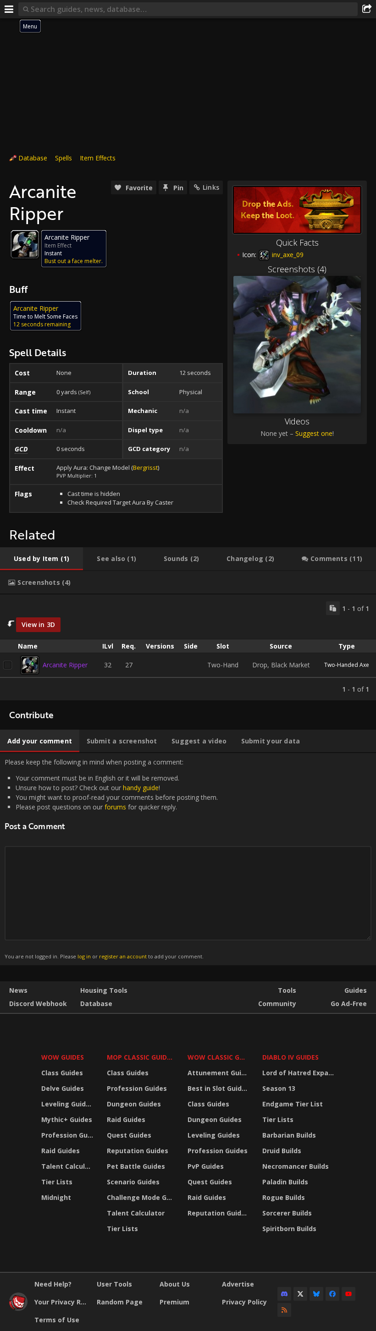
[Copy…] (333, 608)
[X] (300, 1294)
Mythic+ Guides (66, 1119)
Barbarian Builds (289, 1135)
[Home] (18, 1308)
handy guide (141, 787)
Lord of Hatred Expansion (299, 1072)
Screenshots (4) (297, 269)
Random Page (120, 1302)
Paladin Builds (285, 1181)
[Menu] (9, 9)
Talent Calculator (68, 1166)
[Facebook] (332, 1294)
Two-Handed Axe (346, 665)
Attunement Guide (218, 1072)
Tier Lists (56, 1181)
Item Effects (98, 158)
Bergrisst (145, 467)
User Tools (114, 1284)
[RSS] (284, 1310)
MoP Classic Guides (140, 1057)
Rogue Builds (283, 1197)
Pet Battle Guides (136, 1166)
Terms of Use (56, 1319)
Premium (174, 1302)
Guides (355, 990)
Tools (287, 990)
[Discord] (284, 1294)
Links (211, 187)
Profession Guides (68, 1135)
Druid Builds (281, 1150)
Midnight (56, 1197)
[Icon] (25, 244)
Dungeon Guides (134, 1104)
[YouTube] (348, 1294)
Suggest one (313, 433)
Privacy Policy (244, 1302)
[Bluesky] (316, 1294)
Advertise (238, 1284)
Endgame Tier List (292, 1104)
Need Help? (53, 1284)
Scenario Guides (133, 1181)
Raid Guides (60, 1150)
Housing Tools (103, 990)
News (18, 990)
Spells (63, 158)
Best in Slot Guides (218, 1088)
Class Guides (62, 1072)
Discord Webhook (38, 1003)
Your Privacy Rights (62, 1302)
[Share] (367, 9)
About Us (175, 1284)
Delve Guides (62, 1088)
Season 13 (278, 1088)
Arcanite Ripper (65, 664)
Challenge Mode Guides (141, 1197)
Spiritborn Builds (289, 1228)
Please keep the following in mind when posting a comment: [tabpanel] (111, 859)
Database (32, 158)
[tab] (41, 558)
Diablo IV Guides (290, 1057)
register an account (123, 956)
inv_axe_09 (287, 254)
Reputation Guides (137, 1150)
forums (115, 807)
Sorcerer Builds (287, 1213)
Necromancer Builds (295, 1166)
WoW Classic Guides (219, 1057)
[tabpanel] (188, 647)
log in (84, 956)
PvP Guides (206, 1166)
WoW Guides (62, 1057)
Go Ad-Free (349, 1003)
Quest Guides (129, 1135)
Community (277, 1003)
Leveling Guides (67, 1104)
